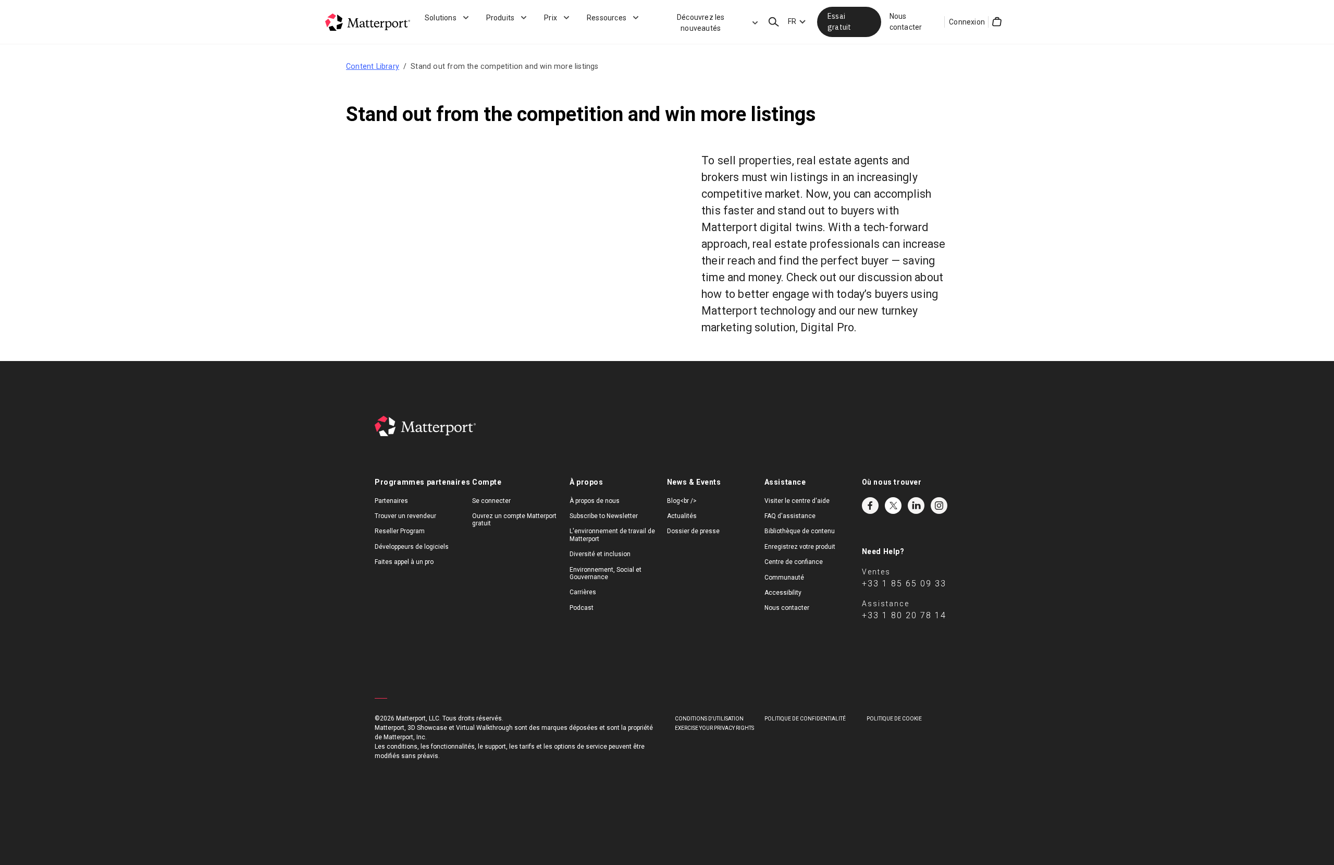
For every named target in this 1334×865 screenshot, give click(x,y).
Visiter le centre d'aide (797, 500)
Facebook (870, 505)
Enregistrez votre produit (799, 546)
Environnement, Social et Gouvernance (605, 573)
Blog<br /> (682, 500)
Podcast (582, 607)
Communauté (784, 577)
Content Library (372, 66)
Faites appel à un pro (404, 562)
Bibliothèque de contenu (799, 531)
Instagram (939, 505)
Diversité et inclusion (600, 554)
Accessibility (782, 592)
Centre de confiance (793, 562)
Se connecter (491, 500)
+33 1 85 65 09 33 (904, 583)
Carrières (583, 592)
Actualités (682, 516)
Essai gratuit (839, 21)
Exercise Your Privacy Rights (714, 728)
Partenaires (391, 500)
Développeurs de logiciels (412, 546)
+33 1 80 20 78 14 (904, 615)
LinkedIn (916, 505)
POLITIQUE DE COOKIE (894, 719)
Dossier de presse (693, 531)
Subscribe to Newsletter (604, 516)
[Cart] (997, 22)
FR (792, 21)
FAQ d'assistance (790, 516)
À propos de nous (595, 500)
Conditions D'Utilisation (709, 719)
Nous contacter (906, 21)
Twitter (893, 505)
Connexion (967, 22)
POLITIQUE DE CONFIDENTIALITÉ (805, 719)
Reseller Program (400, 531)
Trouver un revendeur (405, 516)
